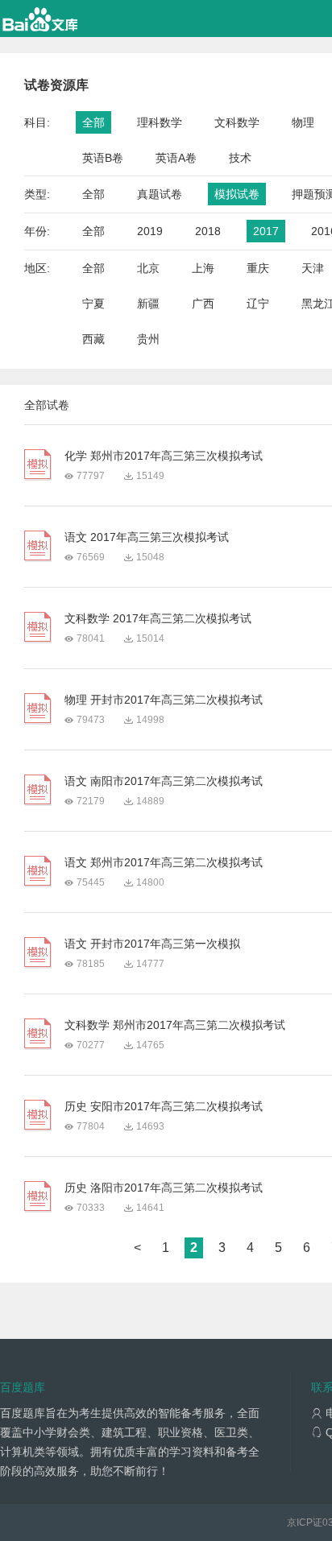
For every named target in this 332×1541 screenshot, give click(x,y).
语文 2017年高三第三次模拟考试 (146, 537)
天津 (312, 268)
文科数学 (236, 122)
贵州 (148, 339)
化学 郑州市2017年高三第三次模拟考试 (163, 455)
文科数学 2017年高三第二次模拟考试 (157, 618)
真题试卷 (159, 194)
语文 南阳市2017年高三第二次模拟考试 (163, 781)
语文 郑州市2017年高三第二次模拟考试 (163, 862)
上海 (203, 268)
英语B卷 (102, 157)
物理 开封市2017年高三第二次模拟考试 (163, 699)
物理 (303, 122)
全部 (93, 122)
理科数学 (159, 122)
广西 (203, 303)
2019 (150, 231)
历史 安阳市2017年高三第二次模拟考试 (163, 1106)
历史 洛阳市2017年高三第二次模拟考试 (163, 1187)
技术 (240, 157)
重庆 (258, 268)
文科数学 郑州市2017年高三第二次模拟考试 (174, 1024)
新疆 (148, 303)
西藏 (93, 339)
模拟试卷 (236, 194)
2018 (208, 231)
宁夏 (93, 303)
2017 (266, 231)
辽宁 (258, 303)
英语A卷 (176, 157)
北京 (148, 268)
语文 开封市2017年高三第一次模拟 (152, 943)
